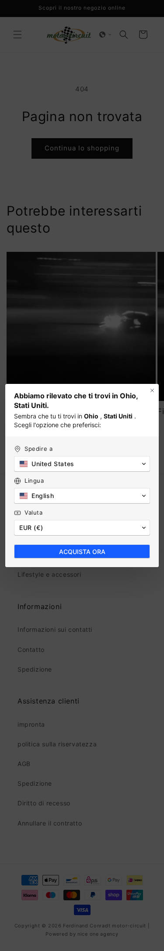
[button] (82, 464)
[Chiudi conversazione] (152, 390)
